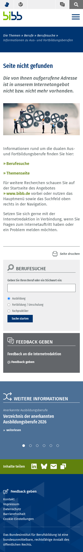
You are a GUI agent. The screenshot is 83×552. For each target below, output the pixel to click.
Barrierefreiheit (14, 514)
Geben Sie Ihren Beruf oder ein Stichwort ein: (34, 280)
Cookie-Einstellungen (18, 519)
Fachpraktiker (20, 311)
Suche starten (20, 318)
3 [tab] (37, 445)
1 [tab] (23, 445)
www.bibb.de (18, 193)
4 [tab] (44, 445)
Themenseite (18, 173)
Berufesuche (46, 35)
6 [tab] (57, 445)
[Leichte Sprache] (21, 4)
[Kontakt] (62, 4)
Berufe (29, 35)
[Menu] (76, 17)
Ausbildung (19, 298)
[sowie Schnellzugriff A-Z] (76, 4)
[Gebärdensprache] (7, 4)
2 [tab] (30, 445)
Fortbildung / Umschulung (27, 305)
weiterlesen (13, 430)
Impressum (11, 504)
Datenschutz (12, 509)
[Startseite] (12, 16)
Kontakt (8, 499)
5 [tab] (51, 445)
